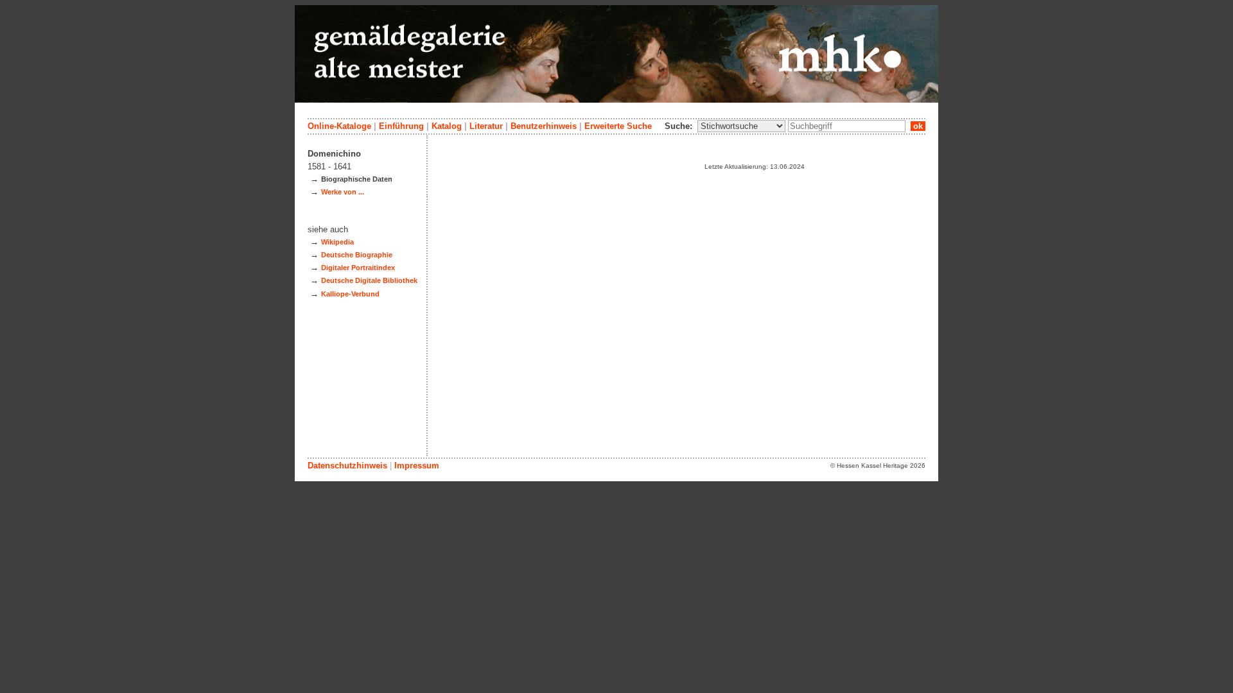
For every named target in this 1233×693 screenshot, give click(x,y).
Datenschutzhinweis (347, 465)
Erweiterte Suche (618, 126)
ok (918, 126)
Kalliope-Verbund (350, 294)
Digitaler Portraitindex (358, 267)
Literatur (486, 126)
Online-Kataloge (339, 126)
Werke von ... (342, 192)
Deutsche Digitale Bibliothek (369, 280)
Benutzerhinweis (544, 126)
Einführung (401, 126)
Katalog (447, 126)
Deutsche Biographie (356, 255)
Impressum (416, 465)
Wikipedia (337, 242)
